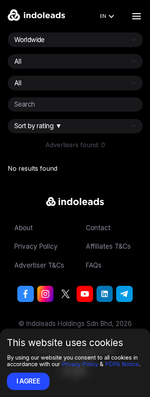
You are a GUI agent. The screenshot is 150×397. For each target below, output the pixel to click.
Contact (98, 228)
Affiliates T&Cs (108, 246)
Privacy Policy (80, 364)
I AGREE (28, 381)
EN (103, 16)
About (23, 228)
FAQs (94, 265)
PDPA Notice (122, 364)
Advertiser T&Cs (39, 265)
